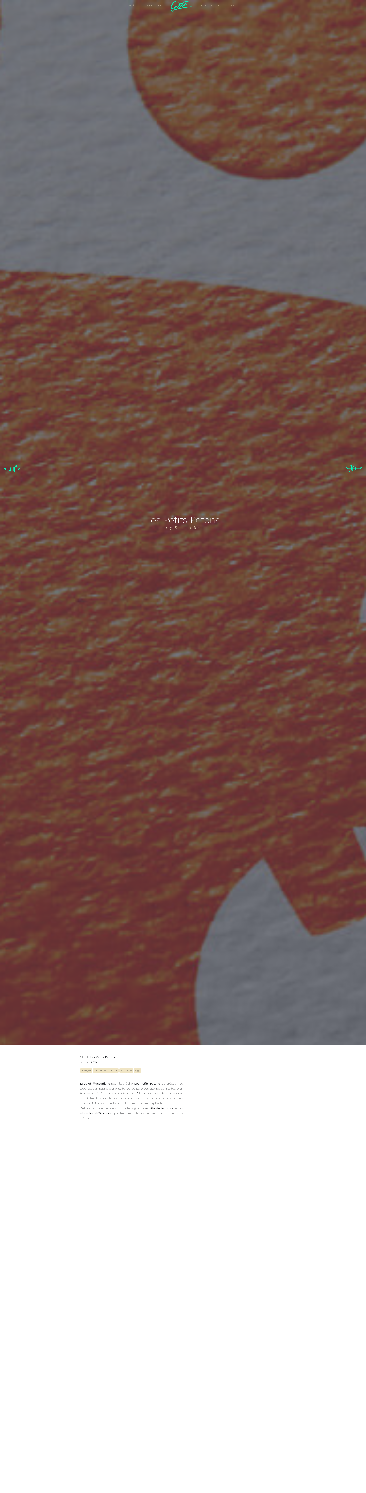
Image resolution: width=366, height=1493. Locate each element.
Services (154, 5)
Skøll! (133, 5)
